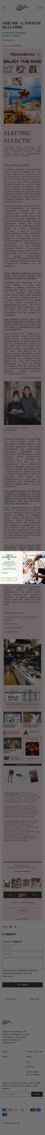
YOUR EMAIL (5, 573)
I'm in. (9, 579)
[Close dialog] (43, 552)
